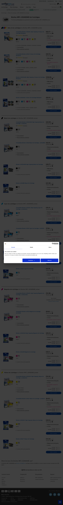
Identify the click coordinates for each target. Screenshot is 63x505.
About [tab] (50, 247)
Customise (30, 260)
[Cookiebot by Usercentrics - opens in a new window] (52, 244)
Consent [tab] (13, 247)
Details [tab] (31, 247)
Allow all (49, 260)
